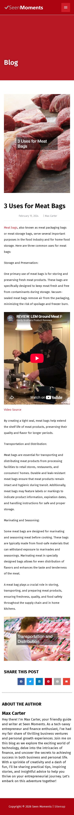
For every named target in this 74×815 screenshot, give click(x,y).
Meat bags (10, 227)
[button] (21, 681)
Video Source (12, 409)
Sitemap (59, 806)
